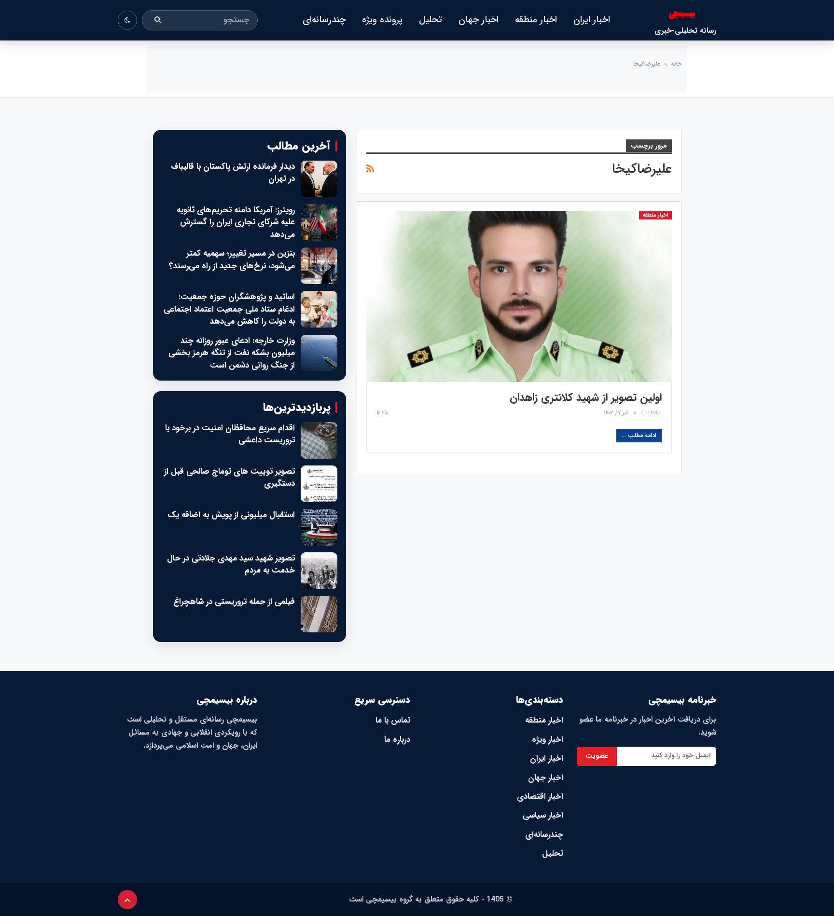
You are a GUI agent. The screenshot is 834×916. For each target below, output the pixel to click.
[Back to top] (127, 899)
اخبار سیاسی (543, 815)
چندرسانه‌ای (324, 20)
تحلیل (430, 20)
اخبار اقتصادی (540, 796)
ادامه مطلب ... (639, 435)
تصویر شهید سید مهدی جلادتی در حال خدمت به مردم (231, 564)
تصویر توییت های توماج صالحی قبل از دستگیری (229, 477)
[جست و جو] (158, 20)
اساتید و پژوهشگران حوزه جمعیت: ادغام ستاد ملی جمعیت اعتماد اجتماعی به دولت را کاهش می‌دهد (229, 309)
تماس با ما (392, 720)
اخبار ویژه (547, 739)
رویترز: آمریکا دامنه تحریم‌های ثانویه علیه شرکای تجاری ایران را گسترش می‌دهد (236, 222)
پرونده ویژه (382, 20)
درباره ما (397, 739)
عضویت (596, 756)
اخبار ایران (591, 20)
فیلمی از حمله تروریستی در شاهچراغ (234, 602)
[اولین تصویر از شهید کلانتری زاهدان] (519, 296)
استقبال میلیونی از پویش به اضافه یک (231, 515)
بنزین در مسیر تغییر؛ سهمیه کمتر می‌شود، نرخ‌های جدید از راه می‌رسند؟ (232, 259)
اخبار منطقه (536, 20)
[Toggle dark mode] (127, 20)
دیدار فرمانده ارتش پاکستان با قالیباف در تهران (233, 173)
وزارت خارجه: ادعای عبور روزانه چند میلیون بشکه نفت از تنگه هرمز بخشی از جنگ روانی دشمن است (231, 353)
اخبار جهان (479, 20)
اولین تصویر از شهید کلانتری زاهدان (586, 397)
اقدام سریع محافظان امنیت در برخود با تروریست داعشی (230, 434)
